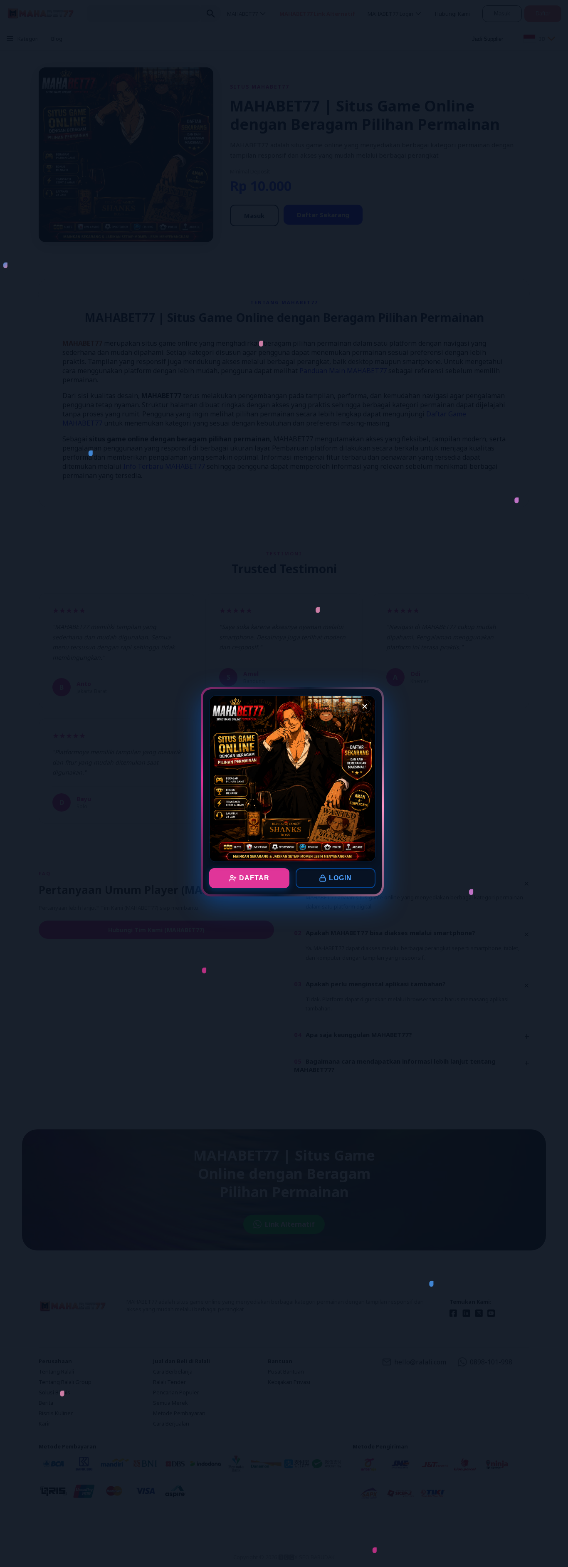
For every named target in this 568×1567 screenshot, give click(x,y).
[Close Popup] (364, 706)
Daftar (254, 877)
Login (340, 877)
